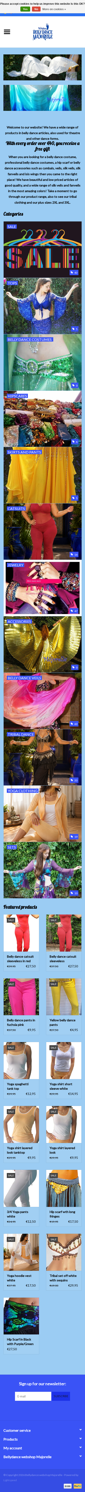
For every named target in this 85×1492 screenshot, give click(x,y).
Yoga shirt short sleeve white (61, 1086)
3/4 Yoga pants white (17, 1214)
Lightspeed (10, 1480)
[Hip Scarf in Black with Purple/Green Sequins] (21, 1316)
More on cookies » (54, 9)
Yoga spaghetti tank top (18, 1086)
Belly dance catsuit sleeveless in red (20, 958)
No (36, 9)
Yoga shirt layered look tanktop (19, 1150)
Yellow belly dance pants (62, 1022)
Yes (25, 9)
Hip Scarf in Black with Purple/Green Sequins (20, 1341)
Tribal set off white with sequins (63, 1278)
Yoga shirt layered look (62, 1150)
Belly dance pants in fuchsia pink (21, 1022)
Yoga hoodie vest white (19, 1278)
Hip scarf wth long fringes (62, 1214)
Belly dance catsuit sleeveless (63, 958)
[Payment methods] (67, 1485)
